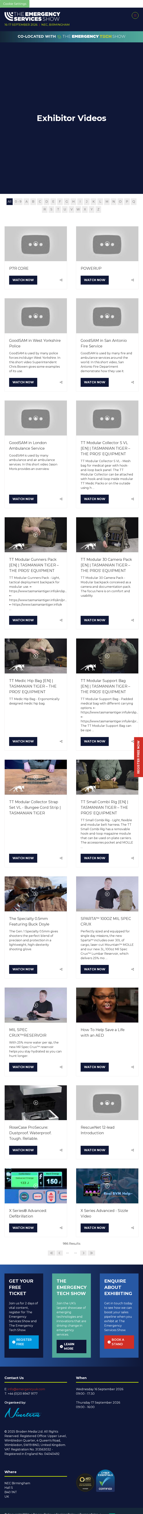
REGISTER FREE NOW (138, 757)
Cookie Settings (14, 4)
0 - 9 (18, 201)
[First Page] (51, 1253)
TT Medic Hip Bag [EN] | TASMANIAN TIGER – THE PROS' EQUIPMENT (33, 686)
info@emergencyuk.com (26, 1389)
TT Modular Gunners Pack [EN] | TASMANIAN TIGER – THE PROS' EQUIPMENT (34, 565)
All (10, 201)
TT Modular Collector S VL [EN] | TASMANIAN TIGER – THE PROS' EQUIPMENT (105, 448)
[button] (135, 15)
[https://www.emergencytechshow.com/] (71, 40)
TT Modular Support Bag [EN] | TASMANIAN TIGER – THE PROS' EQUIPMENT (105, 686)
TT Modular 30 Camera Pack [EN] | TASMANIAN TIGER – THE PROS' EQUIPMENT (106, 565)
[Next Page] (83, 1253)
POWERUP (91, 268)
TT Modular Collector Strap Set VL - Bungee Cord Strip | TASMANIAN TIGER (35, 807)
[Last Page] (91, 1253)
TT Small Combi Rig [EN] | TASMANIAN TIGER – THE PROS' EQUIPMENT (104, 807)
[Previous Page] (59, 1253)
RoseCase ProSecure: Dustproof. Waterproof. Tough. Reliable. (30, 1133)
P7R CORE (19, 268)
